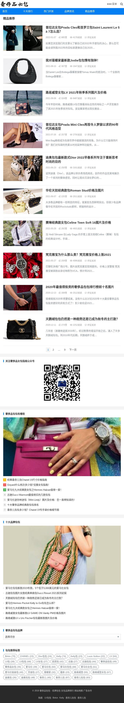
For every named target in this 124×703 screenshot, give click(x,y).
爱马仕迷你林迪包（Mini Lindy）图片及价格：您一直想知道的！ (41, 499)
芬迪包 (34, 672)
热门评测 (48, 11)
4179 (77, 37)
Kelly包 (77, 656)
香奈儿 (45, 677)
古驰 (73, 661)
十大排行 (28, 11)
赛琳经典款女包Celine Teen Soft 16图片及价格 (78, 222)
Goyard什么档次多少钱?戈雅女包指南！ (28, 484)
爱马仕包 (49, 667)
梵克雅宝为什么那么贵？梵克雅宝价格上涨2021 (78, 254)
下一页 (73, 349)
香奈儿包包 (82, 677)
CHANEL (27, 656)
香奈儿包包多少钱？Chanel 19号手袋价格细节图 (33, 509)
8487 (77, 98)
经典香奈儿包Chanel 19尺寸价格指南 (27, 479)
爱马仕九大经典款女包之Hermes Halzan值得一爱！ (35, 489)
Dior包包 (45, 656)
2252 (77, 325)
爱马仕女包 (89, 667)
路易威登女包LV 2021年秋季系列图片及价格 (76, 92)
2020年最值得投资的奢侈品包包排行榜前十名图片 (80, 287)
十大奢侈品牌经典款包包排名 (23, 504)
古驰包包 (89, 661)
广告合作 (87, 690)
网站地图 (78, 690)
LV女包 (42, 661)
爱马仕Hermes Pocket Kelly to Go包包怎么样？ (30, 603)
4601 (77, 228)
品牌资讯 (69, 11)
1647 (77, 66)
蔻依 (65, 672)
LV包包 (25, 661)
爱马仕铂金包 (14, 672)
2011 (77, 196)
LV (113, 656)
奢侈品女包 (13, 667)
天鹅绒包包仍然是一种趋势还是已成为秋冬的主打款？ (82, 319)
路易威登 (81, 672)
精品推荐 (90, 11)
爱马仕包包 (68, 667)
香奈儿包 (63, 677)
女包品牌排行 (67, 690)
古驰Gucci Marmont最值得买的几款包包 (28, 494)
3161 (77, 167)
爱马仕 (31, 667)
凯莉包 (58, 661)
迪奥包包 (28, 677)
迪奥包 (11, 677)
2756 (77, 134)
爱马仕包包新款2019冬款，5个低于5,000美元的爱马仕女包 (37, 588)
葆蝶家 (50, 672)
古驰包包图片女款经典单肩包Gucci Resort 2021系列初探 (36, 593)
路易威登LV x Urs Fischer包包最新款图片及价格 (31, 618)
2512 (77, 293)
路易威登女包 (102, 672)
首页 (4, 11)
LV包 (10, 661)
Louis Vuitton (96, 656)
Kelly (61, 656)
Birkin (10, 656)
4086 (77, 260)
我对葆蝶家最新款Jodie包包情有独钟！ (73, 60)
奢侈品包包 (109, 661)
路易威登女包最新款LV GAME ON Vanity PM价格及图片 (35, 613)
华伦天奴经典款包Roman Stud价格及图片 (75, 190)
